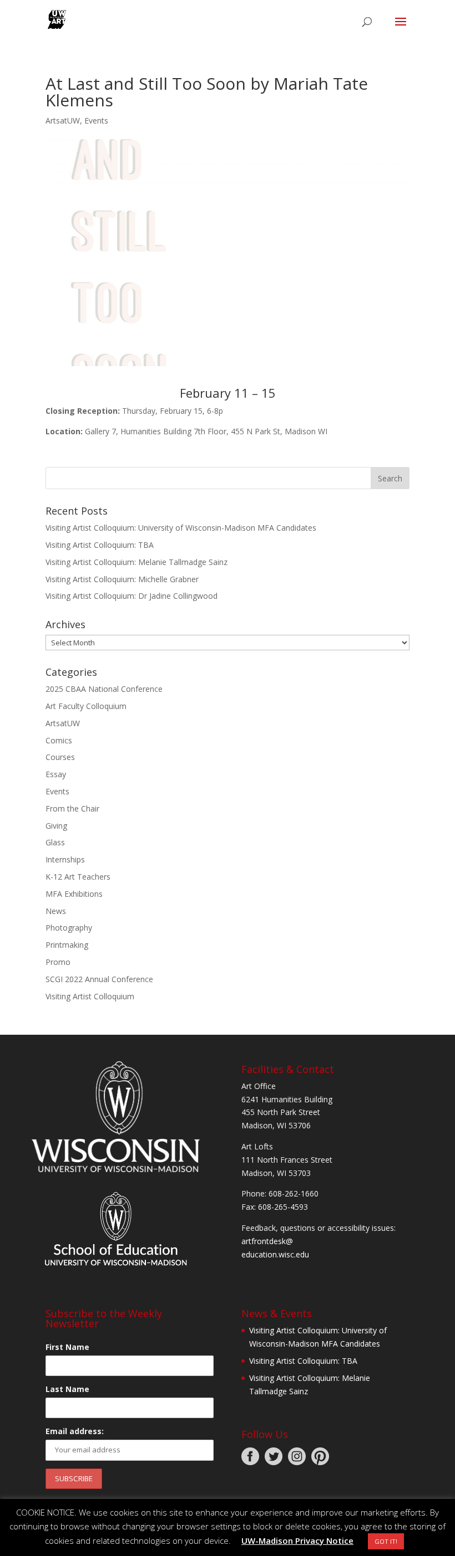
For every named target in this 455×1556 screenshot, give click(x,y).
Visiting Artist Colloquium (90, 996)
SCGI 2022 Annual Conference (99, 979)
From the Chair (72, 808)
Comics (59, 740)
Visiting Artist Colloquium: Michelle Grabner (122, 579)
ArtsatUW (63, 120)
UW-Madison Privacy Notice (297, 1540)
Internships (65, 859)
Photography (69, 927)
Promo (58, 962)
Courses (60, 757)
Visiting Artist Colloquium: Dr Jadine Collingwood (132, 595)
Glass (55, 842)
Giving (56, 825)
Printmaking (67, 944)
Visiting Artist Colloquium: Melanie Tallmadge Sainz (137, 562)
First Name (67, 1347)
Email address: (75, 1431)
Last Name (67, 1389)
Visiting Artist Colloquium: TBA (100, 545)
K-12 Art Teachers (78, 876)
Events (96, 120)
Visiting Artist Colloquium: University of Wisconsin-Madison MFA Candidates (181, 527)
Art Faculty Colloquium (86, 706)
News (56, 911)
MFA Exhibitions (74, 894)
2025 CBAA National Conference (104, 689)
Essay (56, 774)
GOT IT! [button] (386, 1541)
